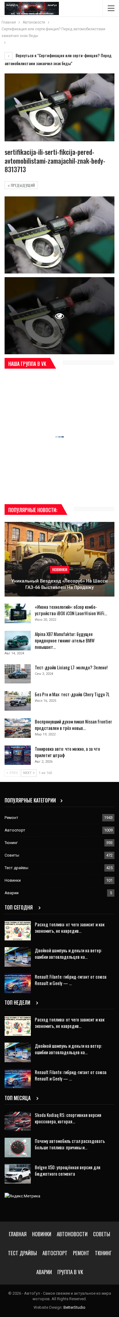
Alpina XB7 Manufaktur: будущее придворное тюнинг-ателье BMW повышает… (65, 640)
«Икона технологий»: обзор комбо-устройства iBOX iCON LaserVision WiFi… (71, 609)
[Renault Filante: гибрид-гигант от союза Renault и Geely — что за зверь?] (18, 983)
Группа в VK (70, 1272)
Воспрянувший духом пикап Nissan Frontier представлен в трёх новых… (73, 724)
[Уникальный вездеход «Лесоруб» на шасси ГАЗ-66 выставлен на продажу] (59, 559)
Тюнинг (11, 842)
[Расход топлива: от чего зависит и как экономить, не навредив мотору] (18, 931)
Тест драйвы (16, 867)
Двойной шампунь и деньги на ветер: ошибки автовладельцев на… (68, 953)
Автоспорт (15, 830)
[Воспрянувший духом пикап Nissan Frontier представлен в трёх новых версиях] (18, 728)
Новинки (59, 569)
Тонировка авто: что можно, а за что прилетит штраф (67, 751)
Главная (18, 1234)
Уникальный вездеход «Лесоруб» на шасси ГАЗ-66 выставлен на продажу (59, 584)
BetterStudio (74, 1307)
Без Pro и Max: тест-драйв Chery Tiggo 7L (72, 694)
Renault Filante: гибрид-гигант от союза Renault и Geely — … (70, 979)
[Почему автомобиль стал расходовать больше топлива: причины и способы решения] (18, 1147)
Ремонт (11, 817)
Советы (12, 855)
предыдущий (22, 185)
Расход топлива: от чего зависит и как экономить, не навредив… (69, 927)
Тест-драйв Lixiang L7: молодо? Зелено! (71, 667)
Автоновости (72, 1234)
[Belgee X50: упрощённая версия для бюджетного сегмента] (18, 1174)
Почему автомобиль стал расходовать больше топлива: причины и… (70, 1144)
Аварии (12, 893)
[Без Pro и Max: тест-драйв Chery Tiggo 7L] (18, 701)
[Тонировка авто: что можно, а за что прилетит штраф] (18, 755)
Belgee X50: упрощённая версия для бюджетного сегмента (67, 1170)
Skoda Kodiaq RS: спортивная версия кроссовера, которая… (68, 1118)
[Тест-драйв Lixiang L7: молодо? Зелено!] (18, 674)
